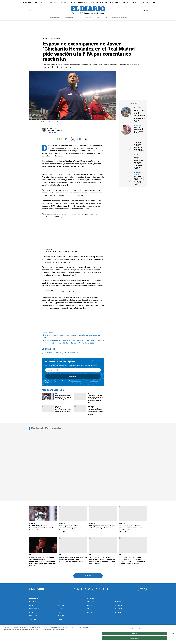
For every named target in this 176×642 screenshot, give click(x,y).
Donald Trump (69, 17)
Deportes (109, 3)
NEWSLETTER (119, 602)
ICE (79, 17)
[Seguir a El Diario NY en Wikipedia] (100, 589)
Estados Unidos (52, 3)
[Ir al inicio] (36, 589)
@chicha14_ (49, 249)
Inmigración (82, 3)
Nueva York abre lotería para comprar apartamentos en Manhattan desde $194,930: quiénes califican (139, 116)
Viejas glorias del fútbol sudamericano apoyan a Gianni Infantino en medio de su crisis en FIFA (95, 399)
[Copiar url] (86, 139)
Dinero (117, 3)
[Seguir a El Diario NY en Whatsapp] (104, 589)
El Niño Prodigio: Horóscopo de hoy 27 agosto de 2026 (139, 130)
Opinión (60, 619)
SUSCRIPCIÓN (119, 605)
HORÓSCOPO (119, 609)
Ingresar (145, 10)
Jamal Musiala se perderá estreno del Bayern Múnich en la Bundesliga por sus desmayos (73, 559)
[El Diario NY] (88, 10)
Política (72, 3)
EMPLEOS (89, 605)
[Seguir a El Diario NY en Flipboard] (96, 589)
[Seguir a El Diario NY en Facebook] (74, 589)
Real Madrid (48, 352)
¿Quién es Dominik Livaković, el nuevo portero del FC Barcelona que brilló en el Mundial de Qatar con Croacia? (102, 560)
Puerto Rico (87, 17)
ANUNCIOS (118, 612)
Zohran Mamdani (54, 17)
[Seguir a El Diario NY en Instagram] (82, 589)
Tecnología (32, 619)
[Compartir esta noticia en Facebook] (66, 139)
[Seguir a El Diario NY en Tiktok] (89, 589)
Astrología (138, 125)
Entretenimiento (96, 3)
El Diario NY (46, 38)
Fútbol (106, 17)
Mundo (63, 3)
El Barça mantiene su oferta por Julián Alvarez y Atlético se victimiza (63, 409)
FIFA (57, 352)
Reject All (134, 633)
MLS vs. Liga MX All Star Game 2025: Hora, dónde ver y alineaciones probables (73, 340)
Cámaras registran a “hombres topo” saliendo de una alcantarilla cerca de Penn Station (139, 179)
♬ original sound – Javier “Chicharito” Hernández (61, 251)
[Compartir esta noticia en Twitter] (73, 139)
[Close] (173, 633)
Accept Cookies (134, 638)
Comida (133, 3)
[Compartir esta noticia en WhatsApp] (59, 139)
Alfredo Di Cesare (55, 129)
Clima (97, 17)
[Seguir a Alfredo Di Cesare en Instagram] (55, 132)
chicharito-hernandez (71, 352)
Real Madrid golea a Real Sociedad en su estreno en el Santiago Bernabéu (63, 397)
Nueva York (39, 3)
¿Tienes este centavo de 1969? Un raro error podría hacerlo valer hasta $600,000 (139, 147)
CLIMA (88, 609)
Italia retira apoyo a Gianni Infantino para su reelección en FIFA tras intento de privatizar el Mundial (95, 411)
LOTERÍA (89, 612)
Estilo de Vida (144, 3)
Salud (125, 3)
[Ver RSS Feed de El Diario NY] (107, 589)
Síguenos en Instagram (119, 17)
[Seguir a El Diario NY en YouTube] (85, 589)
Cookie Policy (66, 629)
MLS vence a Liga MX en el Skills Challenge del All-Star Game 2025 (68, 343)
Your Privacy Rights (134, 628)
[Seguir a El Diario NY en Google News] (93, 589)
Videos (154, 3)
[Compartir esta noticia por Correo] (79, 139)
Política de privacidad (76, 381)
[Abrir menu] (30, 10)
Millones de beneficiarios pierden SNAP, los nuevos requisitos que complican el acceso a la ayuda (138, 163)
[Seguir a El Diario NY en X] (78, 589)
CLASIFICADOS (91, 602)
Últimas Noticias (25, 3)
